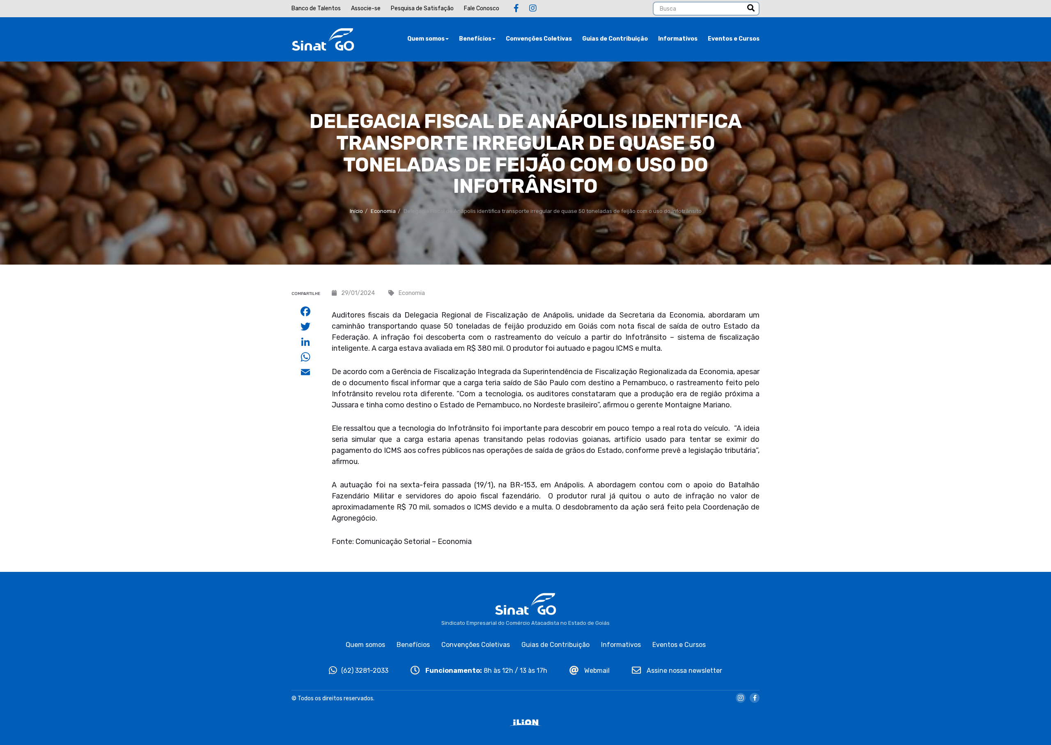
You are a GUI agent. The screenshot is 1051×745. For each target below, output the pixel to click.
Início (356, 211)
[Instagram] (533, 8)
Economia (383, 211)
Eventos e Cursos (734, 38)
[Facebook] (516, 8)
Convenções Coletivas (539, 38)
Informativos (678, 38)
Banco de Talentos (316, 8)
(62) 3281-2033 (364, 670)
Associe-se (366, 8)
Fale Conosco (481, 8)
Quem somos (426, 38)
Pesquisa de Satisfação (422, 8)
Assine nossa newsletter (683, 670)
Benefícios (475, 38)
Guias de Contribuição (615, 38)
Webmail (596, 670)
